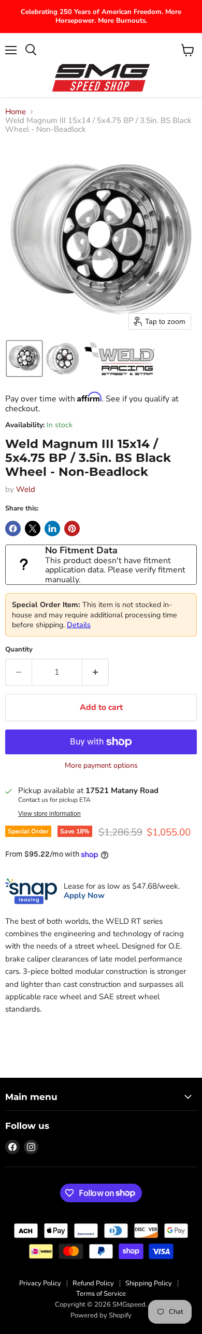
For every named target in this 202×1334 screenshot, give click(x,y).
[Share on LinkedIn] (52, 528)
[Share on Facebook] (13, 528)
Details (79, 625)
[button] (24, 358)
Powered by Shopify (101, 1315)
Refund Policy (93, 1283)
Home (15, 111)
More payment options (101, 766)
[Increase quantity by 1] (95, 672)
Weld (25, 489)
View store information (49, 813)
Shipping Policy (148, 1283)
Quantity (19, 650)
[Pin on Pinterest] (72, 528)
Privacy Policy (40, 1283)
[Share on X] (32, 528)
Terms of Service (101, 1293)
